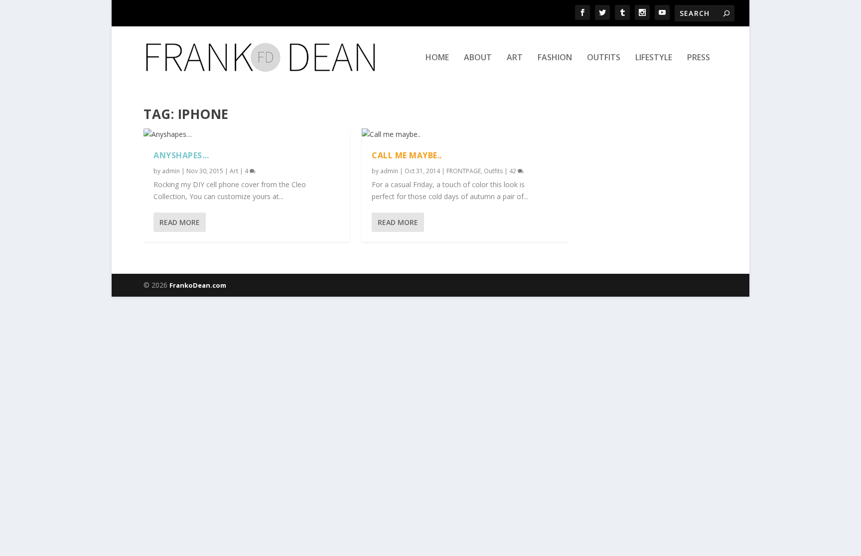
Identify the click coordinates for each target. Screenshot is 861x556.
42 (513, 171)
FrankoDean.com (197, 285)
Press (698, 58)
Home (437, 58)
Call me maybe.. (407, 155)
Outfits (603, 58)
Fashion (555, 58)
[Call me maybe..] (465, 134)
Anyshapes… (181, 155)
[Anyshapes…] (247, 134)
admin (171, 171)
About (478, 58)
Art (515, 58)
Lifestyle (653, 58)
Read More (179, 222)
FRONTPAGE (463, 171)
